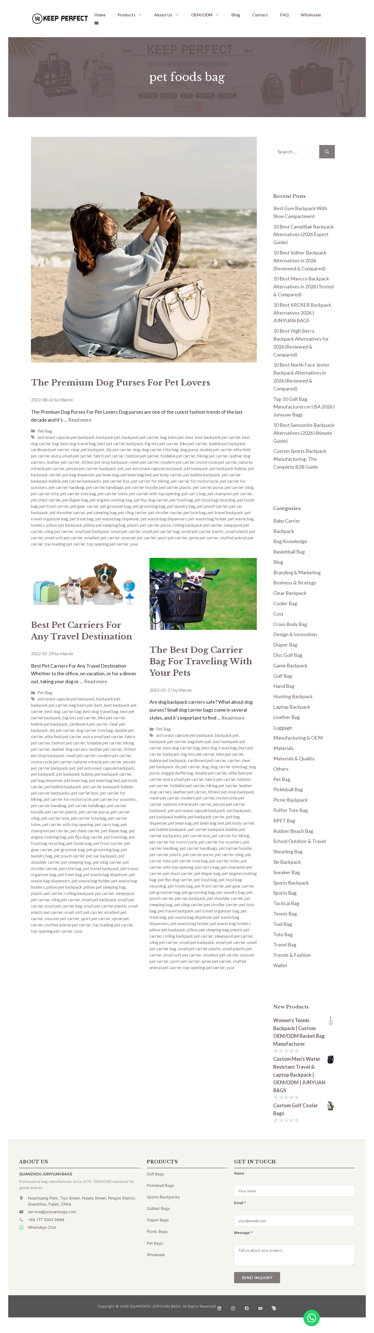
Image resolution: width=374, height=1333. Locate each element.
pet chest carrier (46, 499)
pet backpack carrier (113, 774)
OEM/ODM (201, 14)
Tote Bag (283, 934)
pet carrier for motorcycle (194, 481)
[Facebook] (246, 1306)
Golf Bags (155, 1174)
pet (121, 468)
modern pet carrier (178, 462)
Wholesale (311, 14)
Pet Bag (45, 430)
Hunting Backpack (293, 696)
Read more (79, 420)
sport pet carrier (172, 537)
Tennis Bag (285, 914)
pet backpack (196, 468)
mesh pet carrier (144, 462)
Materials (283, 748)
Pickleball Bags (160, 1185)
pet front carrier (54, 506)
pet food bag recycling (215, 499)
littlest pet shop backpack (104, 462)
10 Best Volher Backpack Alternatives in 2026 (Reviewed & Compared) (299, 260)
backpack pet (108, 437)
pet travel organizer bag (217, 910)
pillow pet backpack (64, 525)
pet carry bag (194, 493)
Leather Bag (286, 717)
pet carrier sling (239, 487)
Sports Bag (285, 893)
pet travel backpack (225, 512)
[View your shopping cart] (96, 22)
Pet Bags (155, 1243)
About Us (163, 14)
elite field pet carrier (63, 736)
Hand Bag (283, 686)
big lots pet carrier (161, 443)
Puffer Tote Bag (290, 810)
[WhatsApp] (311, 1318)
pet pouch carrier (212, 506)
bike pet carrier (193, 443)
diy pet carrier (118, 449)
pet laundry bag (181, 506)
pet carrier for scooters (114, 799)
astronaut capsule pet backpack (66, 437)
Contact (260, 14)
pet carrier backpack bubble (108, 786)
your (134, 543)
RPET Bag (284, 821)
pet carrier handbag (66, 487)
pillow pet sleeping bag (105, 525)
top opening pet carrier (107, 543)
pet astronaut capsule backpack (154, 468)
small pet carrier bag (161, 531)
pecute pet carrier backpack (91, 468)
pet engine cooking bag (111, 499)
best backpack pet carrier (217, 437)
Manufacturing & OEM (298, 738)
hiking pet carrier (212, 455)
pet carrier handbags (104, 487)
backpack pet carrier (140, 437)
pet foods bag (79, 843)
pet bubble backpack (201, 474)
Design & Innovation (295, 634)
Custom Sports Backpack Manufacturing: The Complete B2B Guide (299, 459)
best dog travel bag (78, 443)
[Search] (327, 151)
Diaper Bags (158, 1220)
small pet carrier (125, 531)
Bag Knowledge (290, 541)
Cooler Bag (285, 603)
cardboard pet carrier (50, 449)
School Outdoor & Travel (299, 841)
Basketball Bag (289, 552)
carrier (234, 760)
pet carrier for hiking (150, 481)
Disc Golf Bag (287, 655)
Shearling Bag (288, 851)
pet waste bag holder (207, 518)
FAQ (284, 14)
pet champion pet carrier (230, 493)
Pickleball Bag (288, 789)
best (189, 437)
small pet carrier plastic (202, 531)
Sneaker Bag (286, 872)
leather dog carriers (69, 749)
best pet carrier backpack (120, 443)
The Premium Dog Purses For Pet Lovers (120, 383)
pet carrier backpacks (81, 481)
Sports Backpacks (163, 1197)
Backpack (283, 531)
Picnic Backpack (290, 800)
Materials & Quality (294, 758)
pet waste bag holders (230, 923)
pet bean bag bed (136, 474)
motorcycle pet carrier (216, 462)
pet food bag (181, 499)
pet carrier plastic (175, 487)
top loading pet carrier (65, 543)
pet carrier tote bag (78, 493)
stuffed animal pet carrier (68, 924)
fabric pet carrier (108, 455)
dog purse (189, 449)
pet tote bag (194, 512)
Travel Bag (284, 944)
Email (240, 1203)
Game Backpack (290, 665)
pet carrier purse (208, 487)
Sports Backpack (291, 883)
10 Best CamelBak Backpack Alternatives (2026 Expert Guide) (303, 234)
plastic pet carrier (143, 525)
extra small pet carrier (71, 455)
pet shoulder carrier (67, 512)
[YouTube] (260, 1306)
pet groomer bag (115, 506)
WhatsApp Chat (42, 1227)
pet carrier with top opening (154, 493)
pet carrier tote (45, 493)
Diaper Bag (285, 645)
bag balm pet (172, 437)
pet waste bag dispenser (117, 518)
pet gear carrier (84, 506)
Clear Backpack (289, 593)
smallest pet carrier (102, 537)
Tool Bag (282, 924)
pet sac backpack (101, 855)
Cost (278, 614)
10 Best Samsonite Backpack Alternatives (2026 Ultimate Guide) (303, 433)
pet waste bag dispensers (164, 518)
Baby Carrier (286, 521)
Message (243, 1232)
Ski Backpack (287, 862)
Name (239, 1173)
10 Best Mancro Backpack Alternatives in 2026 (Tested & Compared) (303, 286)
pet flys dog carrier (151, 499)
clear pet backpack (88, 449)
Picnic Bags (157, 1231)
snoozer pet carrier (138, 537)
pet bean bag (107, 474)
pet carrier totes (113, 493)
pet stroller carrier (165, 512)
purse (166, 525)
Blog (235, 14)
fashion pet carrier (142, 455)
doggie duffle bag (177, 772)
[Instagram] (233, 1306)
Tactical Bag (286, 903)
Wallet (280, 965)
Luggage (282, 728)
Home (100, 14)
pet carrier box (116, 481)
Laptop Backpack (291, 707)
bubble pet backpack (227, 443)
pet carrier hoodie (141, 487)
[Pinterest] (274, 1306)
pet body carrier (167, 474)
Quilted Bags (158, 1208)
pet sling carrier (132, 512)
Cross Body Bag (290, 624)
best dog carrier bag (63, 711)
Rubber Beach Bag (293, 831)
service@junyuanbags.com (52, 1211)
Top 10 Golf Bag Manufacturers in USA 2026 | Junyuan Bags (304, 407)
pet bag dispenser (78, 474)
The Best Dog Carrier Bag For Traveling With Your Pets (200, 661)
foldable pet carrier (177, 455)
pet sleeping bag (102, 512)
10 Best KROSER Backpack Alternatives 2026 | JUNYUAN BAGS (302, 313)
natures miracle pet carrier (97, 761)
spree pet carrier (203, 537)
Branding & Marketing (297, 572)
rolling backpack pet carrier (197, 525)
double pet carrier (216, 449)
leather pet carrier (63, 462)
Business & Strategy (294, 582)
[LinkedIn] (219, 1306)
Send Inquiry (257, 1277)
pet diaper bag (75, 499)
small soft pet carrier (64, 537)
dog (136, 449)
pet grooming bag (149, 506)
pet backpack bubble (228, 468)
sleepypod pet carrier (233, 936)
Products (126, 14)
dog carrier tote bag (160, 449)
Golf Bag (282, 676)
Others (281, 769)
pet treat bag (82, 518)
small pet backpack (92, 531)
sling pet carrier (59, 531)
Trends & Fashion (292, 955)
